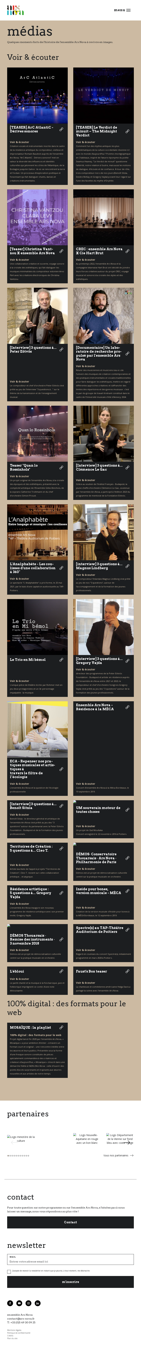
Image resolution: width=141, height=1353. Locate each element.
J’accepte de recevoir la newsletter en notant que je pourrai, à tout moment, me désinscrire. (51, 1271)
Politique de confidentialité (18, 1333)
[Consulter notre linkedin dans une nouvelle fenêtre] (38, 1303)
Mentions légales (14, 1330)
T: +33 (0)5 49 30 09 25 (21, 1322)
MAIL (13, 1257)
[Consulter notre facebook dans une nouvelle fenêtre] (10, 1303)
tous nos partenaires (116, 1155)
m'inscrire (70, 1282)
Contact (70, 1222)
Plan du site (12, 1338)
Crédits (10, 1335)
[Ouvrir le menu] (128, 10)
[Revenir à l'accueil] (15, 10)
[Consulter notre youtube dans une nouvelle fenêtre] (19, 1303)
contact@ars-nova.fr (21, 1318)
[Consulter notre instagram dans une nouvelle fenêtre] (28, 1303)
